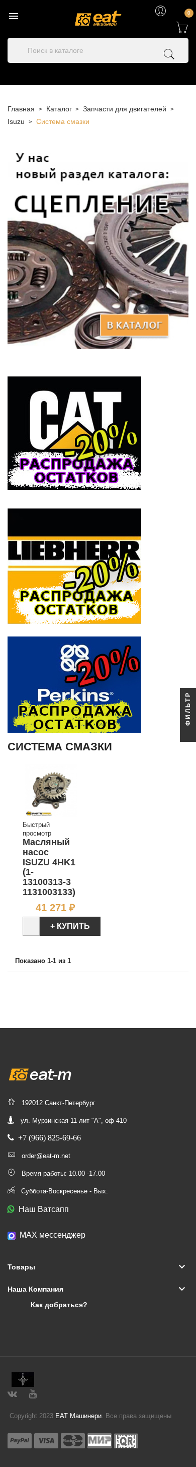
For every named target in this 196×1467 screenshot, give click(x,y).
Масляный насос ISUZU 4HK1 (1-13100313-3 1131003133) (49, 867)
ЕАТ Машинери (78, 1416)
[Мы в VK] (12, 1392)
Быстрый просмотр (37, 829)
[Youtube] (33, 1392)
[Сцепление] (98, 247)
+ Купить (70, 926)
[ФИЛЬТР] (188, 734)
